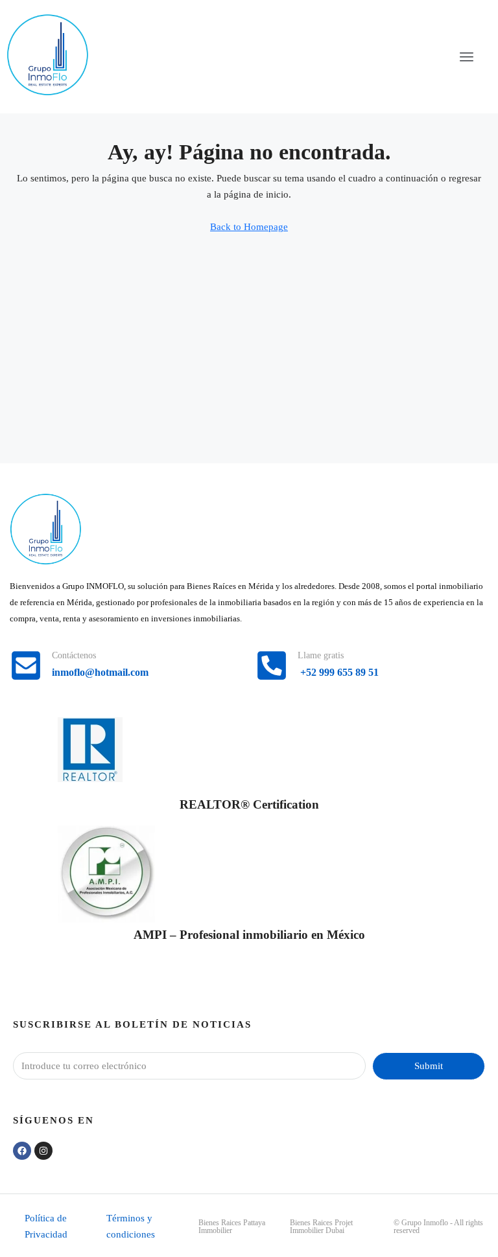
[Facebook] (22, 1151)
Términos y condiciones (130, 1226)
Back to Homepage (249, 227)
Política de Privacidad (46, 1226)
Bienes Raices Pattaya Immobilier (231, 1226)
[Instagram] (43, 1151)
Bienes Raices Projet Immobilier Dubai (321, 1226)
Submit (428, 1066)
